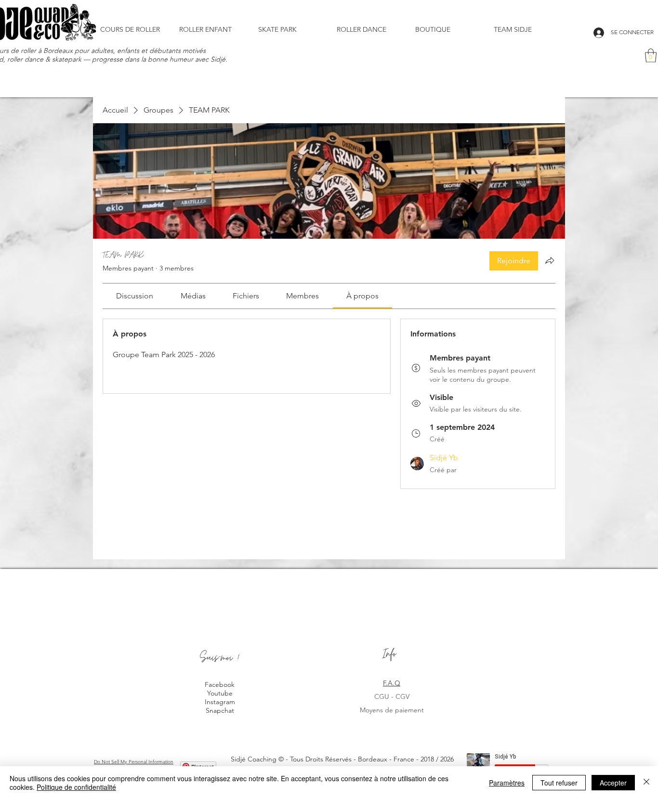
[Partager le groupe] (549, 260)
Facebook (220, 684)
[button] (447, 29)
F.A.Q (391, 683)
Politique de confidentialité (76, 787)
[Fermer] (646, 782)
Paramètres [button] (507, 782)
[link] (134, 295)
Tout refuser (559, 782)
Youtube (220, 693)
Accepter (613, 782)
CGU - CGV (391, 696)
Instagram (220, 701)
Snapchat (220, 710)
